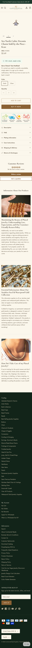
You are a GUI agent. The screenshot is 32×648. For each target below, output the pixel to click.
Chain (3, 425)
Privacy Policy (5, 553)
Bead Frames (5, 413)
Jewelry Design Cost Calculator (10, 573)
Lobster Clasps (5, 458)
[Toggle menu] (2, 8)
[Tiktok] (16, 609)
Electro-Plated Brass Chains (9, 443)
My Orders (4, 509)
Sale (2, 476)
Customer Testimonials (7, 541)
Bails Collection (6, 407)
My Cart (3, 506)
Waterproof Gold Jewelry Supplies (11, 494)
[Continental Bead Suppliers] (16, 8)
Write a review (16, 174)
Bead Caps (4, 410)
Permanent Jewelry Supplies (9, 473)
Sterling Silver (5, 485)
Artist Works (5, 404)
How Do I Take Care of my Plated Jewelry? (15, 364)
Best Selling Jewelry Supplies (9, 419)
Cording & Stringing (7, 437)
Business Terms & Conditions (9, 535)
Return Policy (5, 559)
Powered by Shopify (24, 642)
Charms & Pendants (7, 428)
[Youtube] (13, 609)
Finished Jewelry (6, 449)
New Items (4, 467)
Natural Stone (5, 461)
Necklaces (4, 464)
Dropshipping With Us (8, 547)
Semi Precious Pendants (8, 479)
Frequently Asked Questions (9, 550)
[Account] (26, 8)
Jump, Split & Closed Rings (9, 455)
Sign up (6, 603)
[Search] (6, 8)
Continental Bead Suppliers (12, 642)
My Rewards (5, 512)
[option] (16, 22)
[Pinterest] (19, 609)
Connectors (4, 434)
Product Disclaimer (7, 556)
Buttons (3, 422)
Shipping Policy (6, 562)
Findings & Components (8, 446)
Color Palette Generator (8, 579)
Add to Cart (16, 101)
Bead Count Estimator (7, 576)
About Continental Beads (8, 532)
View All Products (6, 491)
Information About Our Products (16, 190)
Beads (3, 416)
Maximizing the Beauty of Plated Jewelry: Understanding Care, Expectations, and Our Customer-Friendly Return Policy (15, 224)
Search (3, 529)
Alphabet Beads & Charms (9, 401)
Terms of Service (6, 565)
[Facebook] (6, 609)
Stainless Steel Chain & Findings (11, 482)
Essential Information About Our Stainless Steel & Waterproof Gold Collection (15, 292)
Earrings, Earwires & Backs (9, 440)
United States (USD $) (9, 631)
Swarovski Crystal (6, 488)
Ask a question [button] (16, 179)
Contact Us (4, 538)
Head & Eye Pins (6, 452)
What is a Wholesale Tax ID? (10, 518)
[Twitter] (2, 609)
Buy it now (16, 107)
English (5, 637)
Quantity (4, 89)
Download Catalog (7, 544)
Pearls (3, 470)
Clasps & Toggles (6, 431)
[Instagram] (9, 609)
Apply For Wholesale (7, 515)
